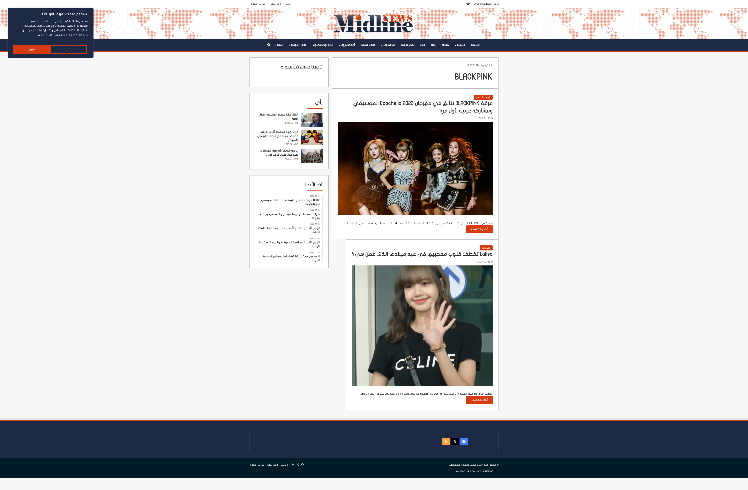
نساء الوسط (408, 44)
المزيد (279, 44)
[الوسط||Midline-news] (374, 23)
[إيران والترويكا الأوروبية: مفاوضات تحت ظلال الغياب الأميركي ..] (312, 156)
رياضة (433, 44)
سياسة (461, 44)
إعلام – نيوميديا (298, 44)
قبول (32, 49)
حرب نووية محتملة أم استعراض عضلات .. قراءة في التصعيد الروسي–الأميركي (277, 136)
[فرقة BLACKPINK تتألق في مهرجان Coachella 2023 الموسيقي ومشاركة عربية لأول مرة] (415, 168)
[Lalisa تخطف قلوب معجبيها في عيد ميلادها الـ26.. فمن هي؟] (422, 325)
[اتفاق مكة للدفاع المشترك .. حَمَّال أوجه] (312, 120)
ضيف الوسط (368, 44)
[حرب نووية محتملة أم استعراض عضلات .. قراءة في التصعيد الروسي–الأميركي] (312, 137)
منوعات (486, 248)
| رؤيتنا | (289, 4)
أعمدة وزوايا (348, 44)
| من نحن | (275, 4)
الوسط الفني (483, 97)
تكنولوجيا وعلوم (323, 44)
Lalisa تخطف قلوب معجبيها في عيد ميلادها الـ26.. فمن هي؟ (422, 254)
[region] (51, 33)
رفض (68, 49)
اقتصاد (445, 44)
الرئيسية (475, 44)
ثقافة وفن (389, 44)
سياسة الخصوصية (78, 39)
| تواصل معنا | (258, 4)
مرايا (422, 44)
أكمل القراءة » (479, 229)
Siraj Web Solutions (481, 471)
